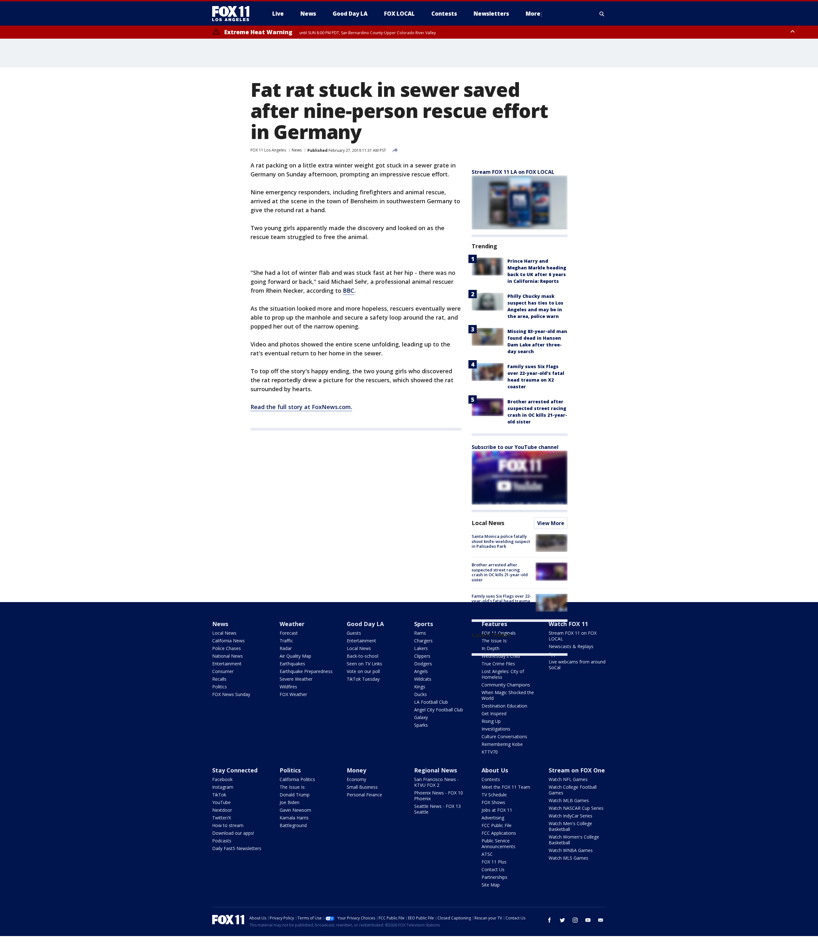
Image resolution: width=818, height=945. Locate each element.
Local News (488, 523)
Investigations (496, 729)
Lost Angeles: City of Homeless (503, 674)
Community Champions (506, 685)
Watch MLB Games (569, 800)
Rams (420, 633)
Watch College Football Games (573, 790)
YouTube (221, 802)
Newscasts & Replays (571, 646)
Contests (491, 779)
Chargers (423, 641)
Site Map (491, 885)
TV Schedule (494, 795)
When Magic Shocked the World (508, 695)
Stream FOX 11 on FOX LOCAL (573, 636)
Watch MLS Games (568, 858)
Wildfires (288, 687)
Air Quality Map (295, 656)
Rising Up (491, 721)
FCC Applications (499, 833)
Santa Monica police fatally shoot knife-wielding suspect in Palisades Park (501, 541)
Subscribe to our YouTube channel (515, 447)
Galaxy (421, 717)
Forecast (289, 633)
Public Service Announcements (498, 843)
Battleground (293, 825)
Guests (354, 633)
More (533, 13)
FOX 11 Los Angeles (268, 150)
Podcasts (221, 841)
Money (356, 770)
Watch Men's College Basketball (570, 826)
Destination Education (504, 706)
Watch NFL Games (568, 779)
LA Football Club (431, 702)
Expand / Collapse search (602, 14)
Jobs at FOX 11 (497, 810)
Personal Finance (364, 795)
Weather (292, 624)
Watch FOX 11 (568, 624)
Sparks (421, 725)
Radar (286, 648)
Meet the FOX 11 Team (506, 787)
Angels (421, 671)
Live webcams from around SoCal (577, 664)
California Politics (297, 779)
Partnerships (494, 877)
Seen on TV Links (364, 664)
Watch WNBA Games (571, 850)
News (297, 150)
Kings (419, 687)
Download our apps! (233, 833)
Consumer (223, 671)
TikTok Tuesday (363, 679)
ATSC (487, 854)
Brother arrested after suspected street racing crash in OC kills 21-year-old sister (500, 572)
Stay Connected (235, 770)
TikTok (219, 795)
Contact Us (493, 869)
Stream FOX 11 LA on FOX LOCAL (513, 171)
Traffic (286, 641)
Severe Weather (296, 679)
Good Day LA (365, 624)
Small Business (362, 787)
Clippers (422, 656)
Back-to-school (362, 656)
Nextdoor (222, 810)
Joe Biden (289, 802)
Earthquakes (292, 664)
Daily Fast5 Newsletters (236, 848)
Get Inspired (494, 713)
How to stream (227, 825)
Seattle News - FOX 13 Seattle (437, 809)
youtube (588, 920)
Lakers (421, 648)
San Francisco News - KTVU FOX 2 (436, 782)
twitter (562, 920)
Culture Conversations (504, 736)
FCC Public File (497, 825)
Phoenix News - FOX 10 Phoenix (438, 796)
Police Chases (226, 648)
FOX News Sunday (231, 694)
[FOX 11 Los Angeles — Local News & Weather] (233, 13)
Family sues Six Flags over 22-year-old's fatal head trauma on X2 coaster (501, 601)
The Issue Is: (292, 787)
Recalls (219, 679)
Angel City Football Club (438, 710)
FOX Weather (293, 694)
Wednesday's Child (501, 656)
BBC (348, 290)
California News (228, 641)
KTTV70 (490, 752)
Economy (356, 779)
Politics (219, 687)
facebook (549, 920)
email (601, 920)
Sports (423, 624)
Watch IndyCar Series (570, 816)
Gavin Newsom (295, 810)
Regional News (435, 770)
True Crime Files (498, 664)
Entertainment (227, 664)
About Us (495, 770)
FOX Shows (493, 802)
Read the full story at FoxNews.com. (301, 407)
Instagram (222, 787)
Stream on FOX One (577, 770)
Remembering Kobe (502, 744)
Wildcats (422, 679)
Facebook (222, 779)
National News (227, 656)
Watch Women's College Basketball (574, 840)
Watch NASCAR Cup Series (576, 808)
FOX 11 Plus (494, 862)
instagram (575, 920)
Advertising (493, 818)
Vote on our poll (363, 671)
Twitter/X (221, 818)
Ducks (420, 694)
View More (550, 523)
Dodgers (423, 664)
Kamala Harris (294, 818)
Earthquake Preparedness (306, 671)
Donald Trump (295, 795)
